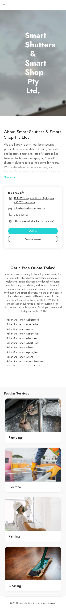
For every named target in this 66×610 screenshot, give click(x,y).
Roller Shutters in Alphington (22, 352)
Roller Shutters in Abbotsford (22, 320)
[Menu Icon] (4, 5)
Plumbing (15, 437)
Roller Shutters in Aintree (20, 329)
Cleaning (14, 586)
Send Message (33, 239)
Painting (14, 536)
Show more (10, 177)
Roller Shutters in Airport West (23, 333)
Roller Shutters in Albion (19, 347)
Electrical (14, 487)
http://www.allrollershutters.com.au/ (34, 221)
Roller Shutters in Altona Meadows (25, 361)
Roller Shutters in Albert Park (22, 343)
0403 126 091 (22, 215)
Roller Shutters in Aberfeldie (22, 324)
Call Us (33, 231)
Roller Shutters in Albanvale (21, 338)
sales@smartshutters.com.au (29, 208)
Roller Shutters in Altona (19, 357)
